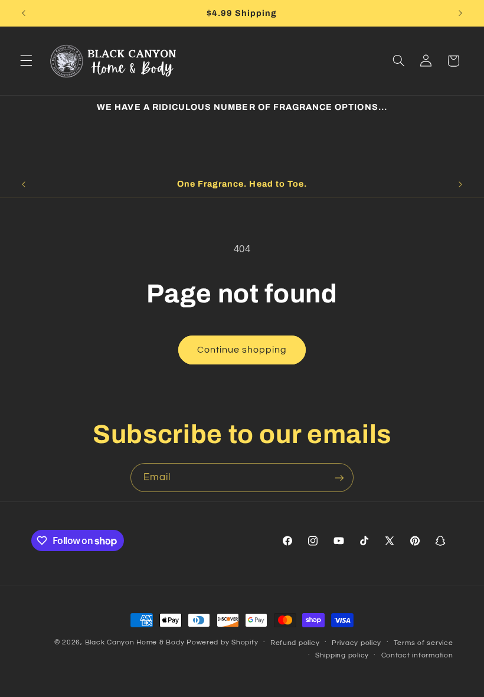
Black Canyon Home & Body (135, 642)
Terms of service (423, 643)
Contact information (417, 655)
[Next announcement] (460, 13)
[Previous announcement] (24, 13)
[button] (26, 60)
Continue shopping (242, 349)
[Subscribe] (339, 477)
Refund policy (295, 643)
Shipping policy (342, 655)
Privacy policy (356, 643)
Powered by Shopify (222, 642)
